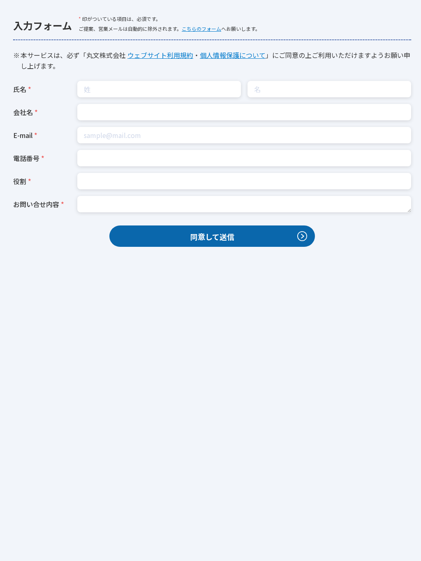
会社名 (23, 112)
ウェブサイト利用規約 (160, 55)
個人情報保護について (233, 55)
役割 (19, 181)
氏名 (19, 89)
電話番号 (26, 158)
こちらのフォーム (201, 28)
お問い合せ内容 (36, 204)
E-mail (22, 135)
